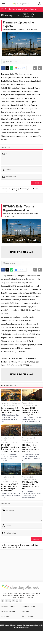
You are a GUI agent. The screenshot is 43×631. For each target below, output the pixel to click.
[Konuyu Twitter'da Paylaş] (7, 68)
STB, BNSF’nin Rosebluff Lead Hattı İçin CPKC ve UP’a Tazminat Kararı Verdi (10, 448)
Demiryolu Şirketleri (16, 213)
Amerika (4, 438)
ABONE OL (22, 68)
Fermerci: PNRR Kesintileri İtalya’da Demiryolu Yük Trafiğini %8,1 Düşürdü (31, 411)
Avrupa (3, 403)
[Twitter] (6, 600)
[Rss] (17, 600)
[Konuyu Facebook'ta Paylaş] (3, 68)
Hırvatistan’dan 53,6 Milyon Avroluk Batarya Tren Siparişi (10, 410)
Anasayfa (6, 29)
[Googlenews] (20, 600)
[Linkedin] (9, 600)
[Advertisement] (21, 565)
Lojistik (30, 403)
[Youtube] (13, 600)
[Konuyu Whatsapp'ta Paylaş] (11, 68)
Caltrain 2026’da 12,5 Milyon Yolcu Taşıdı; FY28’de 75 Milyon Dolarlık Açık (9, 487)
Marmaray (13, 29)
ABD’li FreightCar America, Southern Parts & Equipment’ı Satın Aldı (30, 448)
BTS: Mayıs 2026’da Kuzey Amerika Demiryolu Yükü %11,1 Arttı (30, 485)
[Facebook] (2, 600)
